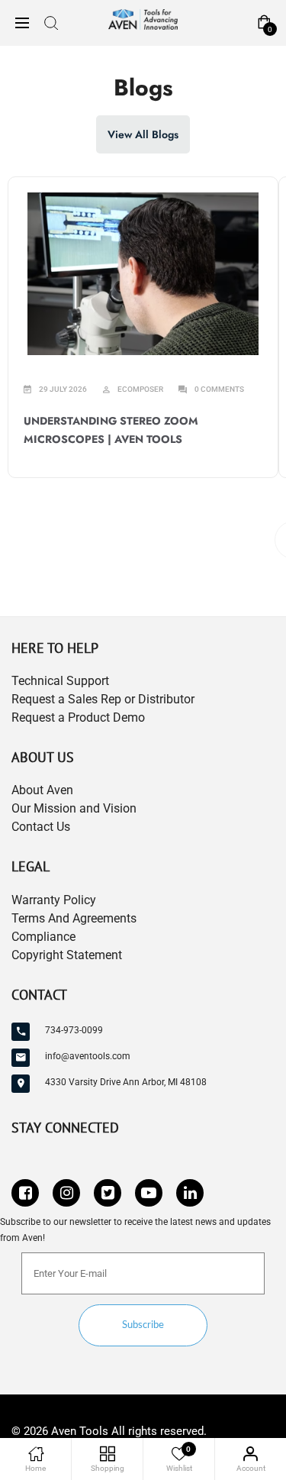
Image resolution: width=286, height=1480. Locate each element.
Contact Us (40, 826)
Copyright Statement (66, 955)
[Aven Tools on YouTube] (149, 1193)
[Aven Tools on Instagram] (66, 1193)
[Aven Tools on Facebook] (25, 1193)
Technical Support (60, 681)
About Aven (42, 790)
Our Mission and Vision (74, 808)
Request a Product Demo (78, 717)
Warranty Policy (53, 900)
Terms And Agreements (74, 918)
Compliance (43, 936)
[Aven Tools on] (190, 1193)
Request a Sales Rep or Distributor (102, 699)
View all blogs (143, 134)
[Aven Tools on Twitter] (107, 1193)
